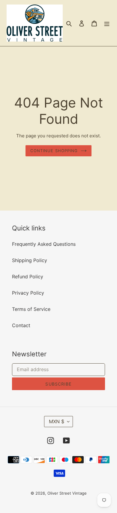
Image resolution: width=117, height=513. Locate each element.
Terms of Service (31, 309)
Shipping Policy (29, 260)
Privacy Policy (28, 293)
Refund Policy (27, 277)
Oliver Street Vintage (67, 493)
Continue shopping (54, 150)
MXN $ (56, 421)
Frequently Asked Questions (44, 244)
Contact (21, 325)
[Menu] (106, 23)
